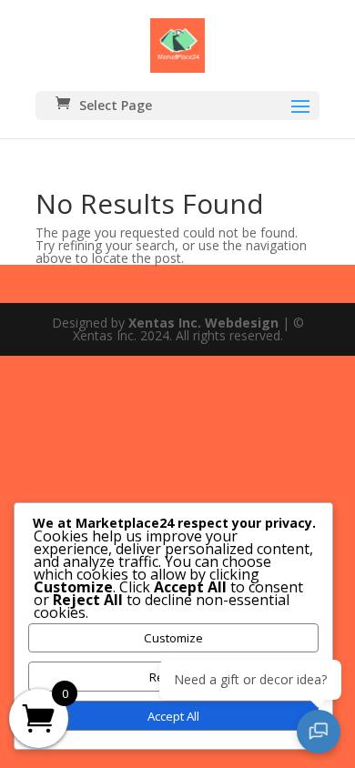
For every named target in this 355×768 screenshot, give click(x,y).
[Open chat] (318, 731)
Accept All (173, 716)
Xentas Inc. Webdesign (203, 322)
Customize (173, 638)
